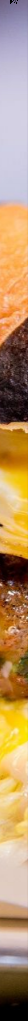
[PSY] (14, 2)
